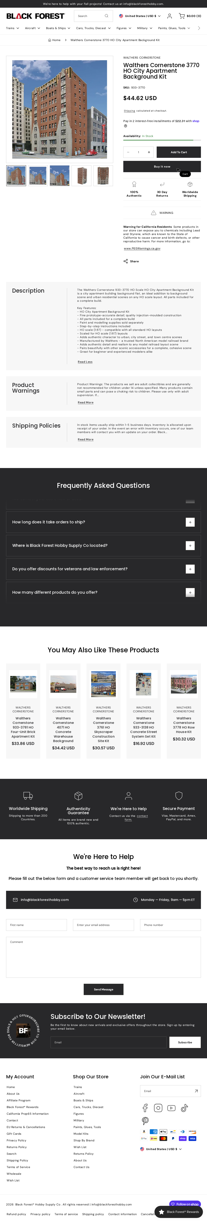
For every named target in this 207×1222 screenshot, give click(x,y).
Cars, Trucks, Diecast (89, 1107)
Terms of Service (18, 1167)
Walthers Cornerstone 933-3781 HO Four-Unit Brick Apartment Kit (23, 676)
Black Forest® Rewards (23, 1107)
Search (12, 1154)
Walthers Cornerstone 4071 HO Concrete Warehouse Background (62, 676)
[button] (12, 28)
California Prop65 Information (28, 1114)
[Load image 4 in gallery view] (81, 175)
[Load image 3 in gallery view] (60, 175)
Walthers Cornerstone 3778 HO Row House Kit (183, 672)
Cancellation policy (154, 1214)
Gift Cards (14, 1134)
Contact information (122, 1214)
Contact (12, 1120)
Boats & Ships (83, 1100)
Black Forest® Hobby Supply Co (37, 1204)
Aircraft (79, 1093)
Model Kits (81, 1134)
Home (56, 40)
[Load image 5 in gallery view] (103, 175)
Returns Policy (17, 1147)
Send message (103, 989)
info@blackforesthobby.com (45, 899)
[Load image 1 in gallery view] (16, 175)
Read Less (85, 362)
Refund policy (16, 1214)
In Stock (138, 136)
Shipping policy (93, 1214)
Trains (78, 1087)
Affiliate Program (18, 1100)
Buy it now (162, 166)
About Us (13, 1093)
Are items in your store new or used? (47, 515)
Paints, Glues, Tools (87, 1127)
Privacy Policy (16, 1140)
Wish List (13, 1180)
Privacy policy (40, 1214)
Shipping (129, 110)
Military (79, 1120)
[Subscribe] (196, 1091)
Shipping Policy (17, 1160)
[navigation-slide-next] (194, 28)
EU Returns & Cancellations (26, 1127)
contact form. (136, 817)
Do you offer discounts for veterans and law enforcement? (70, 585)
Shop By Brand (84, 1140)
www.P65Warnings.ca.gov (142, 248)
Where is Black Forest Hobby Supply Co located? (60, 562)
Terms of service (66, 1214)
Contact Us (81, 1167)
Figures (79, 1114)
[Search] (106, 15)
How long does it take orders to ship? (48, 539)
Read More (85, 402)
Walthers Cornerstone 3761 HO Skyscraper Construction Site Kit (102, 676)
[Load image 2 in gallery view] (38, 175)
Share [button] (134, 261)
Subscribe (185, 1042)
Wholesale (14, 1174)
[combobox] (93, 16)
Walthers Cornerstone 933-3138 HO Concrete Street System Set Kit (143, 676)
